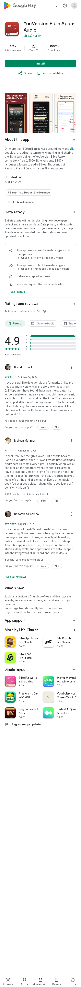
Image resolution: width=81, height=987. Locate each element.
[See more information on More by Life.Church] (74, 630)
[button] (37, 50)
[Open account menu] (74, 5)
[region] (40, 48)
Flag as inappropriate (23, 724)
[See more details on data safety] (18, 291)
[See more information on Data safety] (74, 212)
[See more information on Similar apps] (74, 669)
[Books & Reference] (21, 202)
